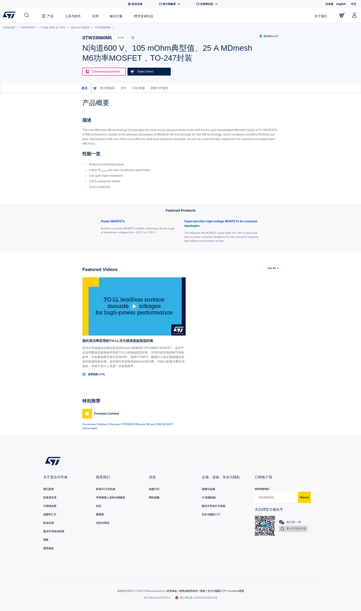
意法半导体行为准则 (213, 505)
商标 (202, 590)
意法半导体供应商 (53, 531)
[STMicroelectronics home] (10, 15)
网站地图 (154, 497)
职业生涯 (48, 522)
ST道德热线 (209, 497)
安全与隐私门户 (211, 514)
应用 (95, 16)
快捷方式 (154, 489)
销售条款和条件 (189, 590)
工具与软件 (73, 16)
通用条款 (48, 548)
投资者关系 (49, 497)
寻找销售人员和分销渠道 (110, 497)
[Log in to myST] (354, 15)
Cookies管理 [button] (236, 590)
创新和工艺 (49, 514)
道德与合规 (208, 489)
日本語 (329, 4)
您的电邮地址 (262, 489)
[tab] (84, 88)
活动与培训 (102, 522)
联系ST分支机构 (105, 489)
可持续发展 (49, 505)
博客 (46, 539)
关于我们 (320, 16)
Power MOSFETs (113, 221)
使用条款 (172, 590)
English (341, 4)
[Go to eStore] (342, 15)
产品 (50, 16)
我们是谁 (48, 489)
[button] (26, 15)
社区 (98, 505)
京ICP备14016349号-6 (157, 597)
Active (120, 38)
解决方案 (116, 16)
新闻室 (100, 514)
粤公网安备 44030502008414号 (198, 597)
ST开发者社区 (143, 16)
